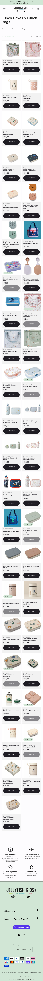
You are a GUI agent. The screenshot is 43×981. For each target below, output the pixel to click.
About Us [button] (9, 911)
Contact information (17, 979)
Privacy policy (23, 972)
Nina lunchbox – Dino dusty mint (29, 531)
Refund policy (16, 976)
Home (4, 29)
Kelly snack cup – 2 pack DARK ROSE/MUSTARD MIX (30, 206)
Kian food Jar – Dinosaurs (11, 711)
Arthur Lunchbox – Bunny (11, 639)
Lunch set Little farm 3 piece (10, 458)
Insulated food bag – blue (11, 531)
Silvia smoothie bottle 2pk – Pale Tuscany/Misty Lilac (31, 279)
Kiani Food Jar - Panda (10, 97)
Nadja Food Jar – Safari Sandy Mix (30, 603)
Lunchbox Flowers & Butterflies (9, 386)
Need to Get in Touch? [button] (16, 919)
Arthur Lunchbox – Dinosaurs (9, 675)
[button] (4, 9)
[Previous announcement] (4, 2)
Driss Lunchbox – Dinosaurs (28, 675)
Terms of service (35, 972)
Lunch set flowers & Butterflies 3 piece (29, 458)
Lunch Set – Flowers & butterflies (30, 494)
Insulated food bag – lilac (30, 243)
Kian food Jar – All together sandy (31, 782)
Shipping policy (28, 976)
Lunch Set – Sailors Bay (10, 422)
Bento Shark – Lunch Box (11, 316)
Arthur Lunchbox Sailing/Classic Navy (29, 169)
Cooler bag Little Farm (30, 351)
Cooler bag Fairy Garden (30, 62)
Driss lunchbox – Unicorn (31, 711)
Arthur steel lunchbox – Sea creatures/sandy (30, 639)
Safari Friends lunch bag (10, 62)
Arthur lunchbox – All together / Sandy (9, 818)
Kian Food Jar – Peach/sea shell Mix (11, 746)
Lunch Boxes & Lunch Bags (16, 29)
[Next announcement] (39, 2)
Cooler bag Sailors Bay (10, 351)
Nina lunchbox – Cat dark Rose (31, 567)
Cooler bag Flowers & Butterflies (29, 315)
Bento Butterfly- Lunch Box (10, 279)
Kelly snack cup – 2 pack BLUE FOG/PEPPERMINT (11, 243)
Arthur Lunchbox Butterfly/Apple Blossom (10, 206)
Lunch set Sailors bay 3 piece (30, 422)
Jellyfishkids (12, 972)
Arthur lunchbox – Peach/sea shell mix (29, 746)
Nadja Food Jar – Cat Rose (11, 603)
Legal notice (30, 979)
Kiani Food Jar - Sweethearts (28, 97)
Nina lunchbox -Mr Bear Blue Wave (10, 567)
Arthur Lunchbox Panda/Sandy (8, 169)
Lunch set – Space (8, 495)
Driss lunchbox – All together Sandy (9, 782)
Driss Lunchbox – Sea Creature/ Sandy (29, 133)
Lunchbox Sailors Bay (30, 386)
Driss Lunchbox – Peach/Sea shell (8, 133)
